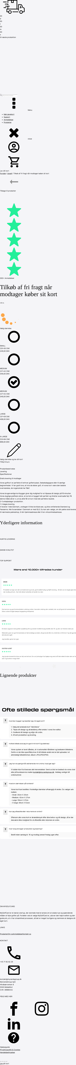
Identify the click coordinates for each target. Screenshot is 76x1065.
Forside (3, 173)
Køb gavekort (9, 114)
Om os (10, 934)
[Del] (4, 1061)
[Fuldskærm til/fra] (2, 1061)
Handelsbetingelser (7, 1052)
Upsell (9, 173)
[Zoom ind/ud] (0, 1061)
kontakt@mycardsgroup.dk (43, 772)
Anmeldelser (8, 120)
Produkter (7, 122)
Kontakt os (27, 934)
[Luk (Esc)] (6, 1061)
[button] (38, 171)
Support (7, 117)
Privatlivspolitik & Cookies (10, 1050)
